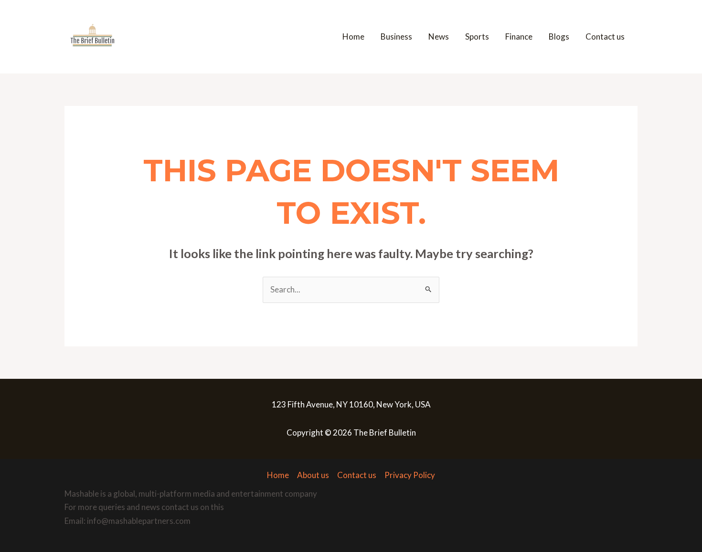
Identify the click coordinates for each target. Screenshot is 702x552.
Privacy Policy (409, 475)
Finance (518, 36)
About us (313, 475)
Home (353, 36)
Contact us (605, 36)
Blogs (559, 36)
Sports (477, 36)
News (438, 36)
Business (396, 36)
